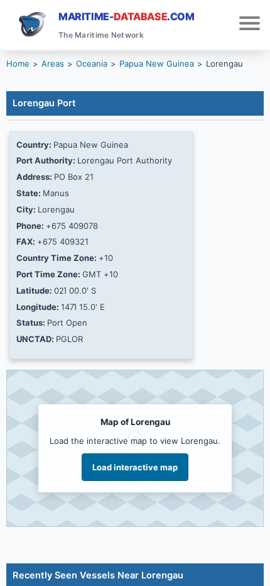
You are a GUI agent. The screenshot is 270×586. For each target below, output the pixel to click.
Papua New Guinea (156, 63)
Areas (52, 63)
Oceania (91, 63)
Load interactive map (135, 467)
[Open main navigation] (249, 24)
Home (18, 63)
